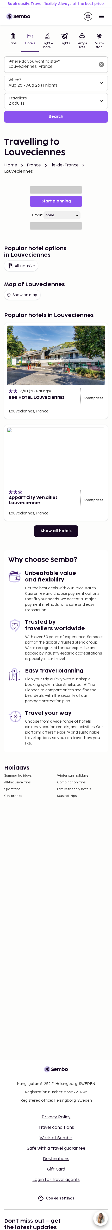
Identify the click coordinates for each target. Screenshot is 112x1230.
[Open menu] (101, 16)
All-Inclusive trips (17, 782)
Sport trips (12, 789)
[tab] (12, 41)
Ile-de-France (65, 165)
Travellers (18, 98)
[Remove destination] (101, 64)
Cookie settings (60, 1198)
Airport (37, 215)
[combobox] (52, 66)
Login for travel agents (56, 1179)
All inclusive (25, 266)
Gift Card (56, 1169)
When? (15, 80)
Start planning (56, 201)
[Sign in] (88, 16)
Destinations (56, 1158)
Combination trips (71, 782)
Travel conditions (56, 1127)
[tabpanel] (56, 89)
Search (56, 116)
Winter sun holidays (72, 776)
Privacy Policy (56, 1117)
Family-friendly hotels (74, 789)
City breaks (13, 796)
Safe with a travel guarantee (56, 1148)
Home (10, 165)
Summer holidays (18, 776)
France (34, 165)
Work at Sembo (56, 1138)
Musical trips (67, 796)
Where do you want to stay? (34, 61)
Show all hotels (56, 531)
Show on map (25, 295)
